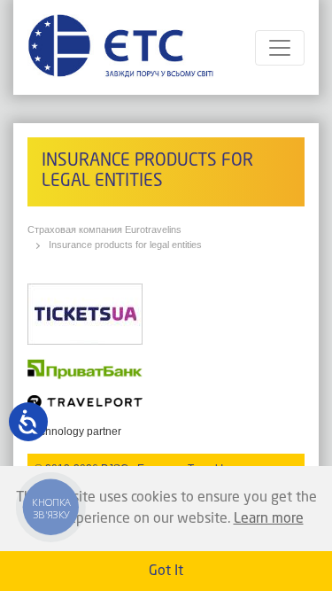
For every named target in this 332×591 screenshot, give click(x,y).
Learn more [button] (269, 519)
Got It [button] (166, 571)
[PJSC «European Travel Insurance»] (120, 47)
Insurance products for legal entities (125, 244)
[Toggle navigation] (280, 48)
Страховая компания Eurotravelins (104, 229)
